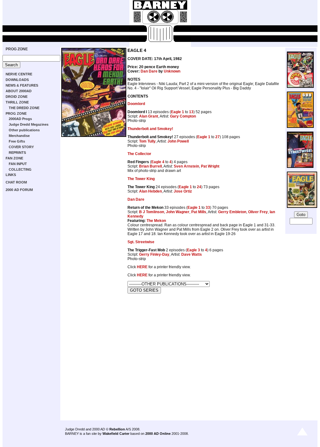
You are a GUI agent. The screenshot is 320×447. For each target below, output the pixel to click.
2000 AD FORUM (19, 190)
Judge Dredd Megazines (28, 124)
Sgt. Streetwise (141, 242)
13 (191, 112)
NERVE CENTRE (19, 74)
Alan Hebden (150, 191)
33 (208, 207)
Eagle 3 (193, 250)
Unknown (172, 71)
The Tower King (141, 179)
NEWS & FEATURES (22, 85)
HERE (142, 267)
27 (217, 137)
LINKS (11, 175)
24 (199, 187)
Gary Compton (183, 116)
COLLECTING (20, 169)
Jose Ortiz (183, 191)
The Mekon (156, 220)
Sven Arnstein (186, 166)
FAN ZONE (14, 158)
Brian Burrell (150, 166)
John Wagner (177, 212)
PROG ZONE (17, 49)
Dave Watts (191, 254)
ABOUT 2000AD (19, 91)
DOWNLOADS (17, 80)
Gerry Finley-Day (154, 254)
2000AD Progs (20, 119)
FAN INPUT (18, 164)
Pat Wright (210, 166)
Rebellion (117, 429)
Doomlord (136, 104)
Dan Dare (149, 71)
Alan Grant (148, 116)
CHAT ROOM (16, 182)
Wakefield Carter (115, 433)
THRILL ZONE (17, 102)
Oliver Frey (258, 212)
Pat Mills (198, 212)
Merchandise (19, 136)
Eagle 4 (157, 162)
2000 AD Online (158, 433)
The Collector (139, 154)
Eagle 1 (177, 112)
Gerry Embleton (232, 212)
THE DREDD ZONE (24, 108)
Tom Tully (147, 141)
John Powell (178, 141)
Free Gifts (17, 141)
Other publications (24, 130)
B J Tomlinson (151, 212)
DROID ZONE (17, 96)
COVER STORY (21, 147)
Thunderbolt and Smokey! (150, 129)
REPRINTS (17, 152)
